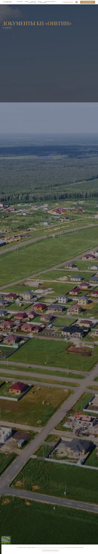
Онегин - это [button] (33, 2)
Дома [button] (39, 1)
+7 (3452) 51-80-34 (67, 2)
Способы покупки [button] (50, 1)
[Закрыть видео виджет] (10, 536)
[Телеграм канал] (76, 2)
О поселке (20, 1)
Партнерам (43, 2)
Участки (33, 1)
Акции (27, 1)
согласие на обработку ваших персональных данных (50, 547)
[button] (87, 2)
